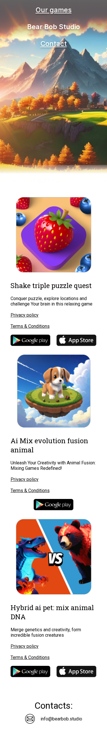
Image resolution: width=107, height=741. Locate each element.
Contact (54, 43)
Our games (54, 10)
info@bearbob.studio (61, 719)
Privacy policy (25, 315)
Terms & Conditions (30, 326)
